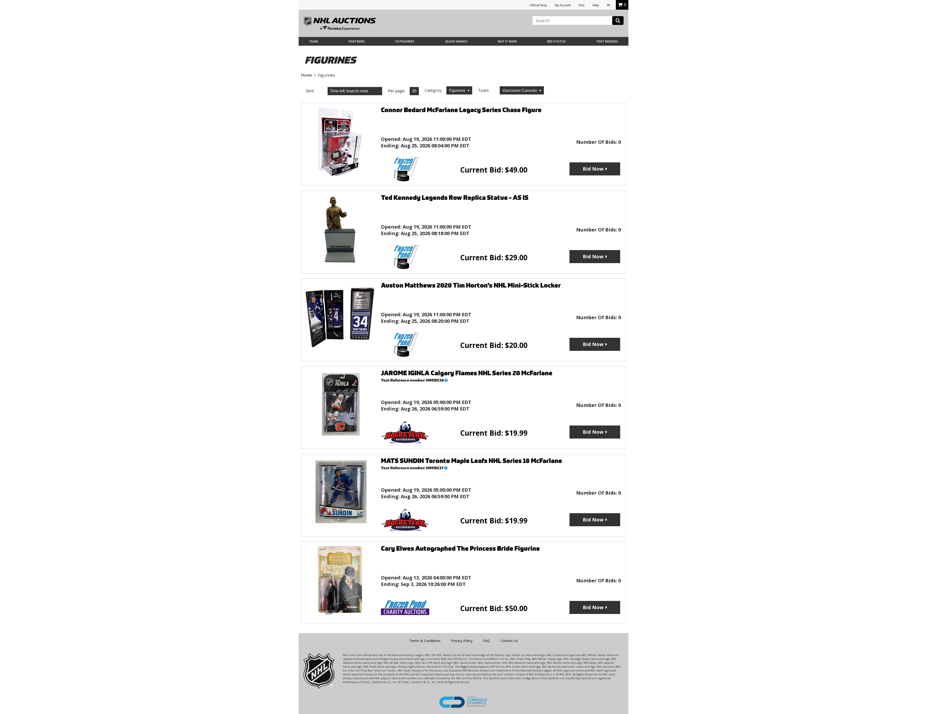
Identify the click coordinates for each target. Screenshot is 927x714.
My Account (563, 5)
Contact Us (509, 640)
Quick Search (456, 41)
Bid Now (593, 169)
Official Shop (538, 5)
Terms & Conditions (425, 640)
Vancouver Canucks (520, 90)
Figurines (457, 90)
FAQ (581, 5)
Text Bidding (607, 41)
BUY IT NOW (507, 41)
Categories (404, 41)
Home (306, 75)
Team (313, 41)
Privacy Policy (461, 640)
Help (595, 5)
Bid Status (556, 41)
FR (608, 5)
